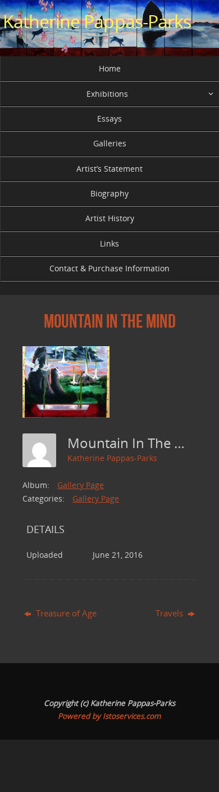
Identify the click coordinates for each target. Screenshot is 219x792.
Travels (170, 613)
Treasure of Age (65, 613)
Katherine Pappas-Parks (97, 21)
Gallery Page (80, 485)
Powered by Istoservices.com (109, 716)
